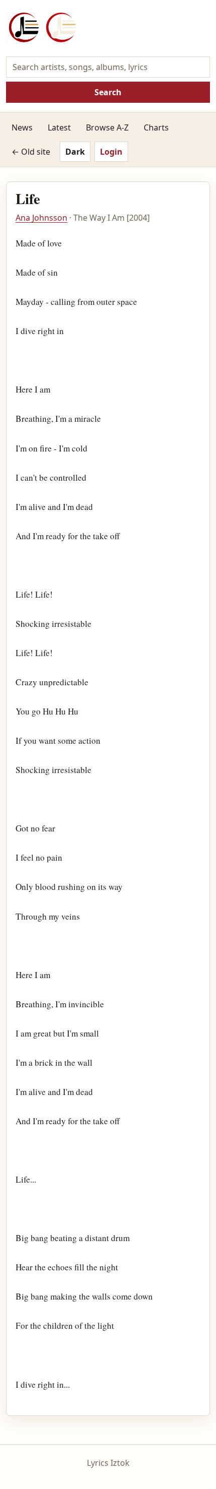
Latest (59, 127)
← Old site (31, 151)
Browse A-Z (107, 127)
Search (108, 92)
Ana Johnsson (41, 217)
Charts (156, 127)
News (22, 127)
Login (111, 151)
